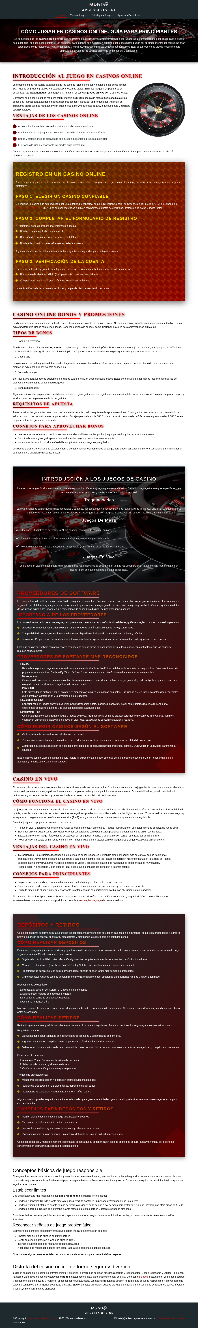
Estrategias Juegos (101, 15)
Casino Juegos (78, 15)
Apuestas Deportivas (128, 15)
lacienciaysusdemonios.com (42, 1318)
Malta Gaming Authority (28, 208)
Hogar (61, 15)
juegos (144, 1276)
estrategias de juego (90, 900)
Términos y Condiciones (172, 1318)
